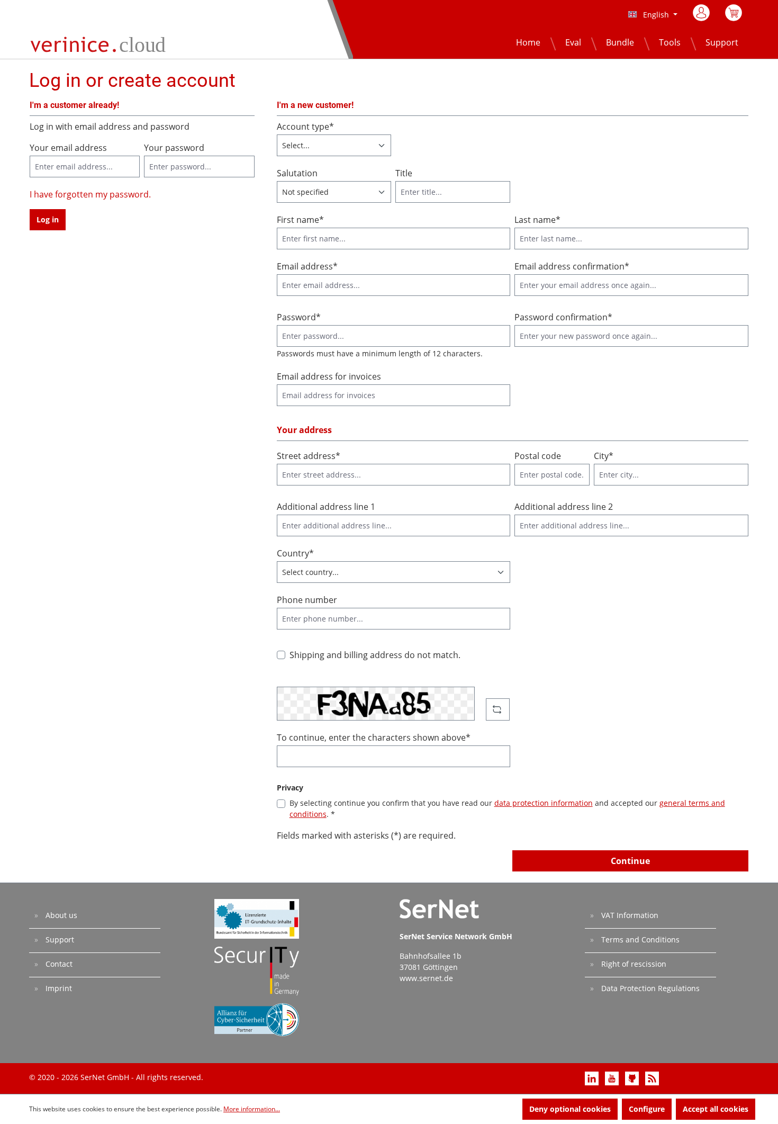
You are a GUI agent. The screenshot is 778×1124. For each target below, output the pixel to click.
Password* (299, 317)
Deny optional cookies (570, 1109)
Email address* (307, 266)
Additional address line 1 (326, 506)
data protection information (543, 803)
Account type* (305, 126)
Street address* (308, 456)
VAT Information (628, 915)
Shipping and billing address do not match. (375, 655)
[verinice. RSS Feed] (652, 1078)
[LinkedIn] (593, 1078)
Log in (48, 219)
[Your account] (702, 13)
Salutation (297, 173)
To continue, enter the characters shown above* (374, 737)
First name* (300, 220)
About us (60, 915)
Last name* (537, 220)
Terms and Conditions (639, 939)
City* (603, 456)
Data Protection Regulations (649, 988)
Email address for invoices (329, 376)
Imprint (57, 988)
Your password (174, 148)
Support (58, 939)
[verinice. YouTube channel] (613, 1078)
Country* (295, 553)
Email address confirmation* (571, 266)
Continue (630, 861)
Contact (58, 964)
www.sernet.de (426, 978)
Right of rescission (632, 964)
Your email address (68, 148)
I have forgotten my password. (90, 194)
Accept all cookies (715, 1109)
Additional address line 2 (563, 506)
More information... (251, 1108)
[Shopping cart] (733, 16)
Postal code (537, 456)
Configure (647, 1109)
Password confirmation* (563, 317)
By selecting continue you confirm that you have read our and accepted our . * (507, 808)
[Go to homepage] (100, 43)
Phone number (307, 600)
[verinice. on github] (633, 1078)
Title (403, 173)
